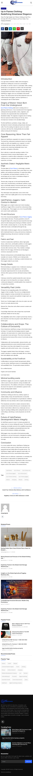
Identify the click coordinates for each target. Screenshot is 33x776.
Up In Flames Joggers (11, 473)
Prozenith (14, 676)
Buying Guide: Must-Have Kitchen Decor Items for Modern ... (15, 549)
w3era (13, 746)
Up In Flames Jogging (26, 217)
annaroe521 (4, 641)
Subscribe (28, 761)
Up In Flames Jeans (22, 473)
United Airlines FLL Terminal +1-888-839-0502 (14, 644)
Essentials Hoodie (6, 679)
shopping (14, 479)
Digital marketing (23, 676)
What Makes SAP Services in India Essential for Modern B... (21, 730)
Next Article (15, 493)
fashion (8, 479)
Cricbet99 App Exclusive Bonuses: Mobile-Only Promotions (15, 601)
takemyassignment (5, 552)
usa (20, 673)
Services (25, 673)
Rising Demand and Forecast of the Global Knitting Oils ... (15, 557)
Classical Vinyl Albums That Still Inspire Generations (20, 632)
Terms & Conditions (6, 772)
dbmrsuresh (3, 560)
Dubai (26, 679)
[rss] (2, 721)
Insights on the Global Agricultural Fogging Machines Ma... (13, 574)
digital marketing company (15, 683)
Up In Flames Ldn (26, 470)
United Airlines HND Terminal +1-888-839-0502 (14, 639)
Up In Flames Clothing (7, 107)
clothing (26, 479)
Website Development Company (9, 673)
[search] (31, 2)
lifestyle (20, 479)
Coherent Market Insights (8, 666)
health (9, 663)
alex (2, 604)
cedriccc (3, 650)
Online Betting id (6, 676)
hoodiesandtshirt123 (16, 626)
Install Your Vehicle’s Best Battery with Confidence (16, 490)
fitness (3, 670)
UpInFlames (9, 470)
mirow (13, 634)
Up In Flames (13, 168)
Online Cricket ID (11, 670)
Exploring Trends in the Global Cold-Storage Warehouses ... (14, 565)
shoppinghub (4, 513)
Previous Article (17, 488)
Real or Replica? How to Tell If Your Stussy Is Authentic (21, 624)
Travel (17, 666)
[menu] (2, 2)
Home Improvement (17, 679)
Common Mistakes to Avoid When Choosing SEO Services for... (21, 743)
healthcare (4, 683)
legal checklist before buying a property (12, 648)
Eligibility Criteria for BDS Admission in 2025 (16, 495)
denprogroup (14, 732)
